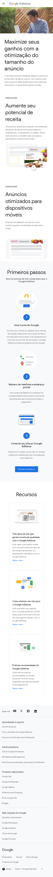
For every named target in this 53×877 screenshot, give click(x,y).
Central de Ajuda (9, 727)
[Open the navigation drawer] (3, 3)
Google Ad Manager (10, 782)
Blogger (5, 803)
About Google (32, 857)
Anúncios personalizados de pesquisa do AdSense (23, 762)
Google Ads (7, 776)
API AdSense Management (13, 757)
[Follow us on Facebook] (28, 711)
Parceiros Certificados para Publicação (18, 737)
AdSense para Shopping (12, 793)
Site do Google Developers (13, 752)
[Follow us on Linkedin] (35, 711)
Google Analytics (9, 828)
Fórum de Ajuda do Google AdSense (17, 732)
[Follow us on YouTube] (14, 711)
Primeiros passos (26, 469)
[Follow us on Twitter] (21, 711)
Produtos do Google (10, 862)
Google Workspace (10, 823)
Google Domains (9, 839)
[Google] (14, 4)
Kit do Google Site (9, 798)
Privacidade (7, 857)
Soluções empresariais (11, 817)
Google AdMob (8, 787)
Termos (19, 857)
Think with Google (9, 833)
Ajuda (8, 869)
